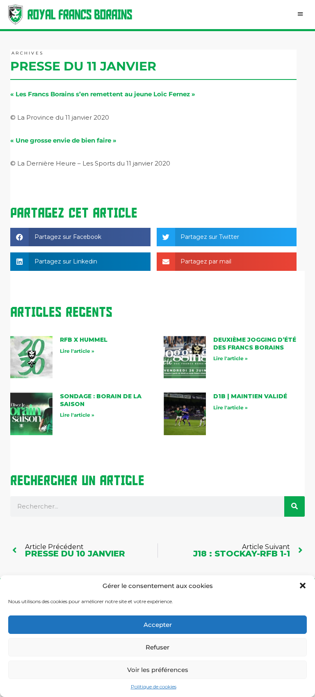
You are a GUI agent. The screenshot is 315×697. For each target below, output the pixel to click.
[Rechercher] (294, 506)
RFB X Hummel (83, 339)
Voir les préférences (157, 670)
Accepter (158, 625)
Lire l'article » (77, 351)
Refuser (157, 647)
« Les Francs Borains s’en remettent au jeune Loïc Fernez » (102, 94)
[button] (303, 585)
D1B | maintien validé (250, 396)
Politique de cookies (153, 686)
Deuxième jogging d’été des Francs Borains (254, 343)
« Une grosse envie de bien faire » (63, 140)
